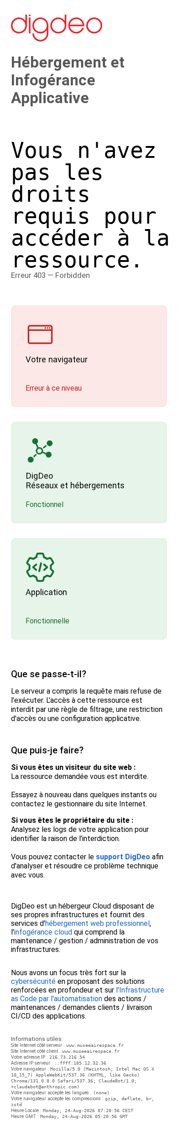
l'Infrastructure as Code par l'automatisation (87, 994)
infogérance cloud (43, 932)
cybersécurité (33, 981)
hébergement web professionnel (97, 923)
